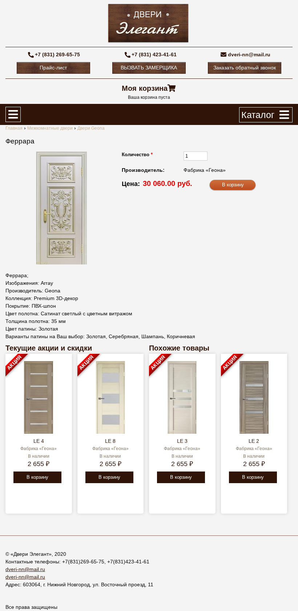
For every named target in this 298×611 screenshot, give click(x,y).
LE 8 (110, 441)
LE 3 (182, 441)
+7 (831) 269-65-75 (57, 54)
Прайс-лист (53, 67)
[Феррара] (61, 207)
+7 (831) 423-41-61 (154, 54)
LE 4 (38, 441)
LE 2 (254, 441)
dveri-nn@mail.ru (249, 54)
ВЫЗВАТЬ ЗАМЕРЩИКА (149, 67)
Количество (137, 154)
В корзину (37, 477)
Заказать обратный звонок (244, 67)
